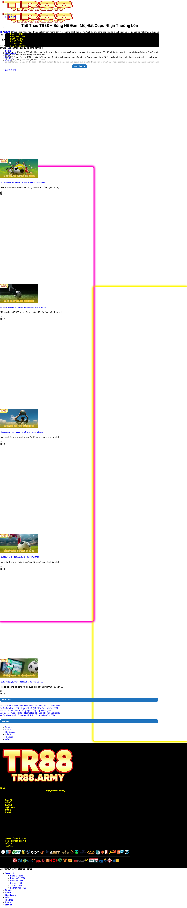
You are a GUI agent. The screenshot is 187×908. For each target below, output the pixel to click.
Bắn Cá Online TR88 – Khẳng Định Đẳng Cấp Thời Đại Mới (26, 710)
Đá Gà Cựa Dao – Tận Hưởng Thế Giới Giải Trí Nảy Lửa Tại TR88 (29, 708)
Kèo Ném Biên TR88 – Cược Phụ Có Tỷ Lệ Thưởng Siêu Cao (21, 432)
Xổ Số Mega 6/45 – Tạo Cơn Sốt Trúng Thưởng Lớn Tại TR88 (27, 715)
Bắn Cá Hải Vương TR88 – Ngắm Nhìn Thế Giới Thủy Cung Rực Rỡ (30, 713)
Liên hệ (8, 905)
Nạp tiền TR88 (16, 880)
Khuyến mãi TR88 (18, 888)
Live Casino (10, 732)
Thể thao (4, 32)
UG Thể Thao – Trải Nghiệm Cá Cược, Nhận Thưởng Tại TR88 (22, 182)
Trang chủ (9, 873)
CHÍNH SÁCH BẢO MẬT (15, 838)
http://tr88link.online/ (55, 791)
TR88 (2, 788)
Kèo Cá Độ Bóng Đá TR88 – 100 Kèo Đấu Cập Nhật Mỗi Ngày (22, 682)
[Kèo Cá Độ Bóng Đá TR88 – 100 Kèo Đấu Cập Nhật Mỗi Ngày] (19, 677)
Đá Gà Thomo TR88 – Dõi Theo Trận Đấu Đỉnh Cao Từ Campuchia (30, 705)
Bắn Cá (8, 727)
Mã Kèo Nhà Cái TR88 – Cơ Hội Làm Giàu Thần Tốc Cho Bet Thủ (23, 307)
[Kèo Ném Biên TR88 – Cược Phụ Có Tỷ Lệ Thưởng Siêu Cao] (19, 427)
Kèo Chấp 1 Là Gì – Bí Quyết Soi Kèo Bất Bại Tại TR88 (19, 557)
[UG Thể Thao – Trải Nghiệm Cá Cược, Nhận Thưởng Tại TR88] (19, 177)
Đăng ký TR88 (16, 876)
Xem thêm (78, 66)
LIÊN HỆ (8, 843)
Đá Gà (8, 730)
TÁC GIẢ (8, 846)
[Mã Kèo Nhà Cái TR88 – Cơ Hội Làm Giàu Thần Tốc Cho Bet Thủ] (19, 302)
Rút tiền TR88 (16, 883)
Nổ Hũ (8, 734)
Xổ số (7, 739)
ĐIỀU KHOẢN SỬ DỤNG (15, 841)
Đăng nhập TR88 (17, 878)
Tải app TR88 (16, 885)
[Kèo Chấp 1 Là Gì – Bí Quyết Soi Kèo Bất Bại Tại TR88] (19, 552)
